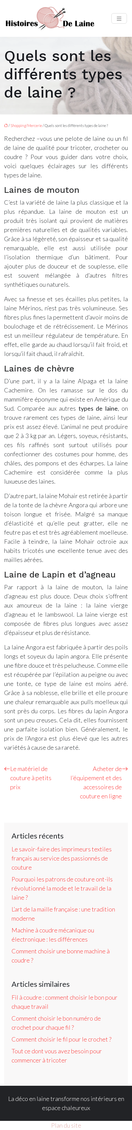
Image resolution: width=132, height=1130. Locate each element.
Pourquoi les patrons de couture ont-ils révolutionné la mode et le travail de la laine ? (62, 888)
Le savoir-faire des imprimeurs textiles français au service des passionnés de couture (62, 858)
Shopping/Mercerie (26, 125)
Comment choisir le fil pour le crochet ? (61, 1039)
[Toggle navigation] (119, 18)
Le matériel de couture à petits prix (30, 778)
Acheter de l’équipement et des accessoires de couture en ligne (96, 782)
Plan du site (66, 1125)
